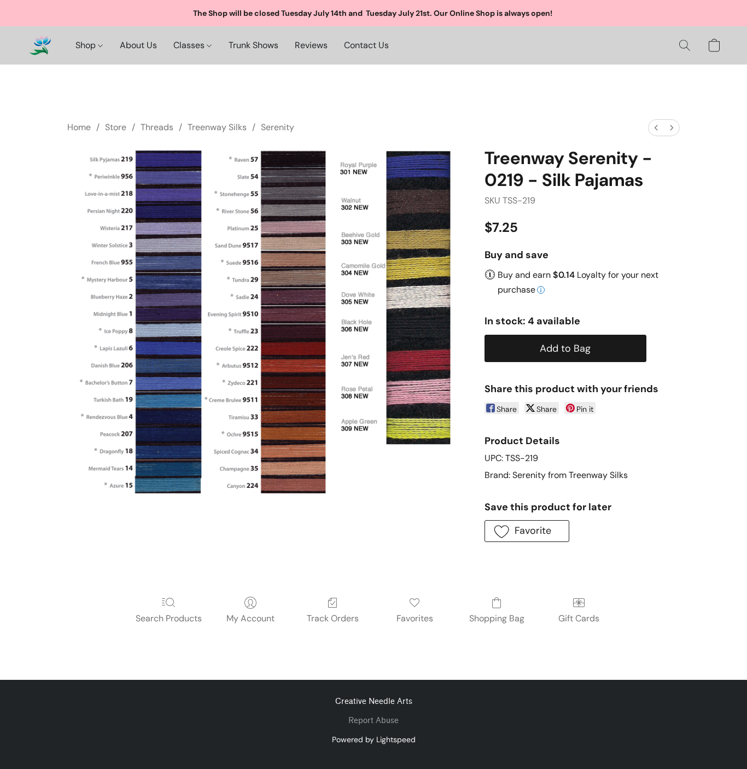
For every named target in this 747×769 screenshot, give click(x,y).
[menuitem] (656, 128)
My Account (250, 618)
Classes (190, 45)
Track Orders (333, 618)
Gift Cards (578, 618)
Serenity (277, 127)
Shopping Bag (496, 618)
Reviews (311, 45)
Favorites (414, 618)
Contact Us (366, 45)
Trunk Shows (253, 45)
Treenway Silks (217, 127)
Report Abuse (373, 720)
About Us (138, 45)
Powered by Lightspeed (374, 739)
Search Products (169, 618)
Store (115, 127)
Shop (86, 45)
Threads (157, 127)
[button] (40, 45)
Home (79, 127)
